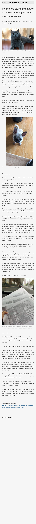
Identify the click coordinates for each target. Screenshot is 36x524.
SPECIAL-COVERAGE (20, 3)
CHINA (11, 3)
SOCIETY (10, 418)
